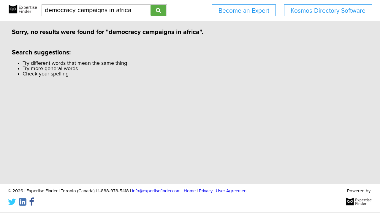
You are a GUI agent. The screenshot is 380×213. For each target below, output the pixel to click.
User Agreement (232, 191)
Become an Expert (243, 11)
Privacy (206, 191)
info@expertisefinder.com (156, 191)
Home (190, 191)
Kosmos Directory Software (328, 11)
